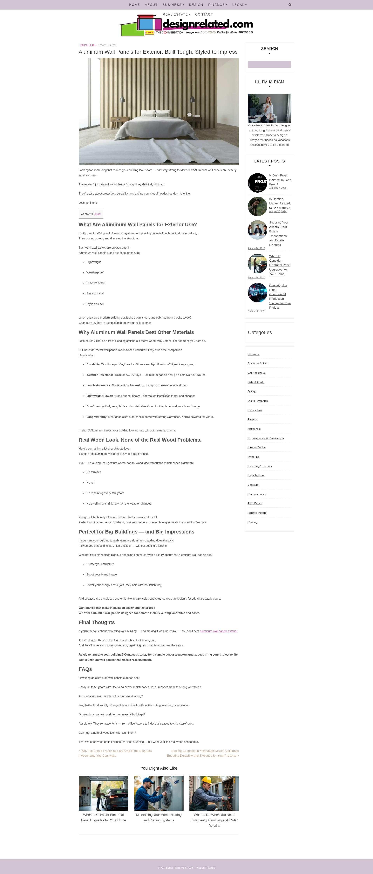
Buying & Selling (258, 363)
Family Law (255, 410)
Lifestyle (253, 484)
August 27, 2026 (278, 188)
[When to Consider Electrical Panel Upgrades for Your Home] (257, 263)
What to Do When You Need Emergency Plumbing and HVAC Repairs (214, 820)
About (151, 4)
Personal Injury (257, 494)
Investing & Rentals (260, 466)
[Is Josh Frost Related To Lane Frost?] (257, 183)
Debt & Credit (256, 382)
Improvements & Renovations (266, 438)
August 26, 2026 (256, 248)
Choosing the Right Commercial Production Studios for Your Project (280, 296)
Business (172, 4)
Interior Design (257, 447)
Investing (253, 456)
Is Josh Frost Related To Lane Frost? (280, 180)
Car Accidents (256, 372)
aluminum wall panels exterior (218, 631)
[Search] (289, 5)
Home (134, 4)
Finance (216, 4)
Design (196, 4)
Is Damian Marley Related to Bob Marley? (279, 203)
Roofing (252, 522)
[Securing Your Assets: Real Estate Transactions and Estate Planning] (257, 230)
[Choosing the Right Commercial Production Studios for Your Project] (257, 292)
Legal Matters (256, 475)
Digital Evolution (258, 400)
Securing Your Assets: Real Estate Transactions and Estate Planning (278, 233)
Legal (238, 4)
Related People (257, 512)
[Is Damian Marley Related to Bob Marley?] (257, 206)
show (97, 213)
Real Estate (175, 14)
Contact (204, 14)
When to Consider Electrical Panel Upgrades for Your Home (279, 265)
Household (88, 45)
